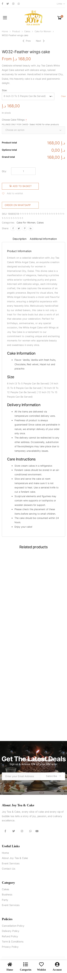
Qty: (4, 171)
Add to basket (22, 186)
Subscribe (51, 776)
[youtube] (37, 831)
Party (5, 899)
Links (59, 3)
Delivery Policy (10, 930)
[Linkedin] (30, 228)
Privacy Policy (10, 946)
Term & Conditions (12, 941)
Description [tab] (19, 238)
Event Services (11, 863)
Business (7, 894)
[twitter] (8, 4)
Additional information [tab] (43, 238)
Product (16, 31)
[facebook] (2, 4)
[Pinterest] (24, 228)
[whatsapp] (19, 4)
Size (4, 90)
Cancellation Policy (13, 925)
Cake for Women (43, 31)
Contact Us (8, 868)
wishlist (41, 969)
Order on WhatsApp (18, 205)
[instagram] (13, 4)
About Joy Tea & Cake (15, 858)
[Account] (57, 964)
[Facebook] (12, 228)
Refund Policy (10, 936)
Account (57, 969)
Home (5, 31)
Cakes (27, 31)
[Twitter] (18, 228)
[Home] (9, 964)
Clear (63, 96)
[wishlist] (41, 964)
